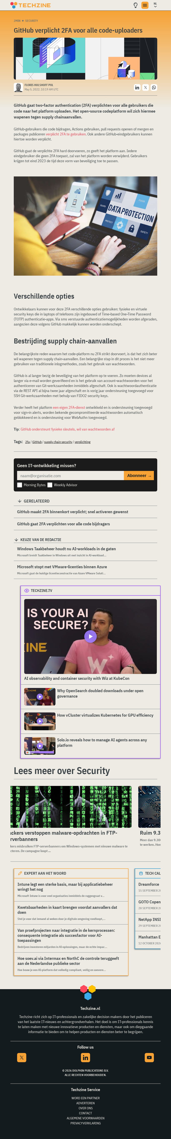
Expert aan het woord (45, 873)
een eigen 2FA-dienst (69, 407)
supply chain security (58, 442)
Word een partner (86, 1098)
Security (31, 21)
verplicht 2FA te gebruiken (66, 134)
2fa (27, 442)
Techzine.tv (41, 590)
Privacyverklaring (85, 1123)
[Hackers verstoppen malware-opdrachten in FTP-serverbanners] (67, 807)
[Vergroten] (152, 188)
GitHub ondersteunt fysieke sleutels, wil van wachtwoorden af (67, 429)
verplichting (83, 442)
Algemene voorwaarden (85, 1118)
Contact (85, 1113)
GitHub (37, 442)
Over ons (86, 1108)
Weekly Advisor (65, 484)
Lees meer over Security (62, 770)
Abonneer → (139, 475)
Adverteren (85, 1103)
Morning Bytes (35, 484)
